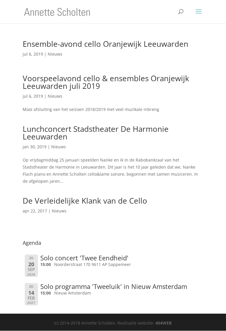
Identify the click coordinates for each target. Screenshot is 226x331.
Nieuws (55, 54)
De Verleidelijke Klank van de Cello (85, 200)
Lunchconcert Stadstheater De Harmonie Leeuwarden (96, 133)
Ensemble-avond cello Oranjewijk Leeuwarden (105, 44)
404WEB (163, 323)
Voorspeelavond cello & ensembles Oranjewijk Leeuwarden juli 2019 (106, 82)
